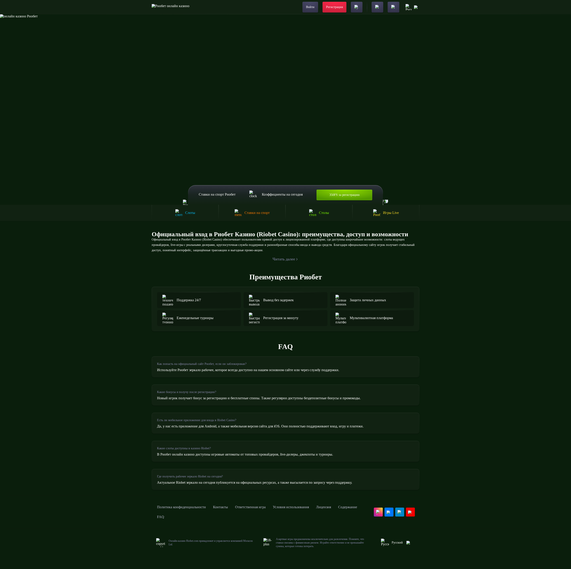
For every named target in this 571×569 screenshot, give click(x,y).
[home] (170, 7)
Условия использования (291, 507)
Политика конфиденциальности (181, 507)
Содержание (347, 507)
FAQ (160, 517)
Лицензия (323, 507)
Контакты (220, 507)
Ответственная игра (250, 507)
